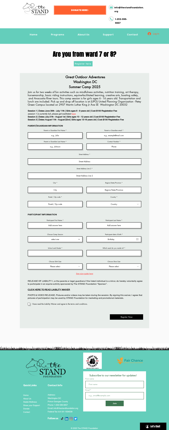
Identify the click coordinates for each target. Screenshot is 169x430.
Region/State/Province (113, 183)
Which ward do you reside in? (113, 248)
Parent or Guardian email (113, 130)
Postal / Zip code (54, 197)
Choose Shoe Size (114, 261)
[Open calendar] (137, 239)
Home (26, 395)
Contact (26, 412)
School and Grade (54, 248)
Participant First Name (54, 220)
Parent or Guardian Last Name (54, 141)
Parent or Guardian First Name (54, 130)
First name (89, 379)
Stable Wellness (30, 402)
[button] (108, 34)
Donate (26, 408)
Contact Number (113, 141)
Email (87, 390)
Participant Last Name (113, 220)
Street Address (84, 154)
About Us (27, 398)
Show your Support (31, 405)
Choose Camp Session (55, 234)
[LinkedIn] (66, 418)
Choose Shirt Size (55, 261)
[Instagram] (71, 418)
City (54, 183)
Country (113, 197)
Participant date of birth (114, 234)
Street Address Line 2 (84, 168)
